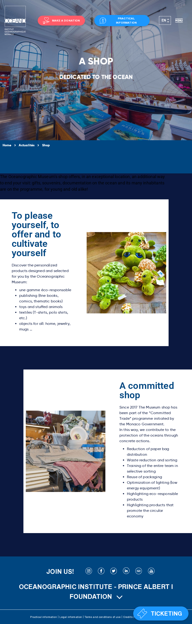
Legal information (70, 617)
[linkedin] (126, 571)
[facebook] (101, 571)
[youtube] (151, 571)
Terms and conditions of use (102, 617)
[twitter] (113, 571)
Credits (128, 617)
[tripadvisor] (138, 571)
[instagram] (88, 571)
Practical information (43, 617)
